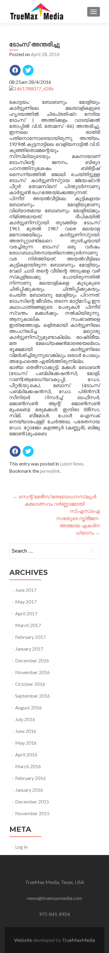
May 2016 (26, 743)
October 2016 (30, 684)
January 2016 (29, 790)
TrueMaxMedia (78, 940)
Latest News (71, 463)
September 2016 (32, 696)
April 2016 (26, 754)
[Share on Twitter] (28, 70)
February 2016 (30, 778)
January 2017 (29, 649)
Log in (21, 847)
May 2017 (26, 601)
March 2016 (28, 766)
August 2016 (28, 707)
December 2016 (32, 660)
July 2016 (25, 719)
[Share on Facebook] (15, 70)
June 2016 (25, 731)
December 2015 (32, 801)
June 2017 (25, 590)
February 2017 (30, 637)
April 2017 (26, 613)
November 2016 (32, 672)
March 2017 (28, 625)
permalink (50, 471)
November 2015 (32, 813)
